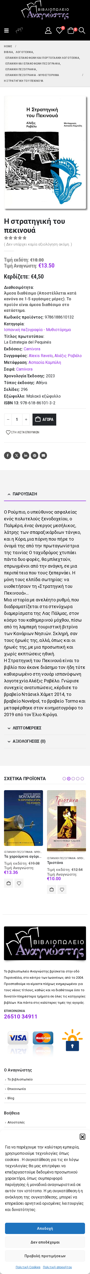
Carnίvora (32, 349)
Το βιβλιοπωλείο (20, 1079)
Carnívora (24, 369)
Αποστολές (16, 1122)
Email (43, 455)
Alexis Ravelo (41, 355)
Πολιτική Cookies (28, 1267)
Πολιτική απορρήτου (57, 1267)
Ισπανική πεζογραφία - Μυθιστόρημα (37, 329)
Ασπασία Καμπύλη (44, 362)
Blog (11, 1098)
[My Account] (48, 30)
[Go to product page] (23, 818)
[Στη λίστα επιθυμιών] (19, 883)
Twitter (16, 455)
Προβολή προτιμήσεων (45, 1256)
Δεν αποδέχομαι (45, 1242)
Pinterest (34, 455)
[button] (82, 1136)
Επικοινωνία (17, 1089)
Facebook (7, 455)
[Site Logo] (45, 10)
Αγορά (48, 419)
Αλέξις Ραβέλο (68, 355)
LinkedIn (25, 455)
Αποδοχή (45, 1228)
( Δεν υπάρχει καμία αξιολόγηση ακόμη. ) (38, 244)
